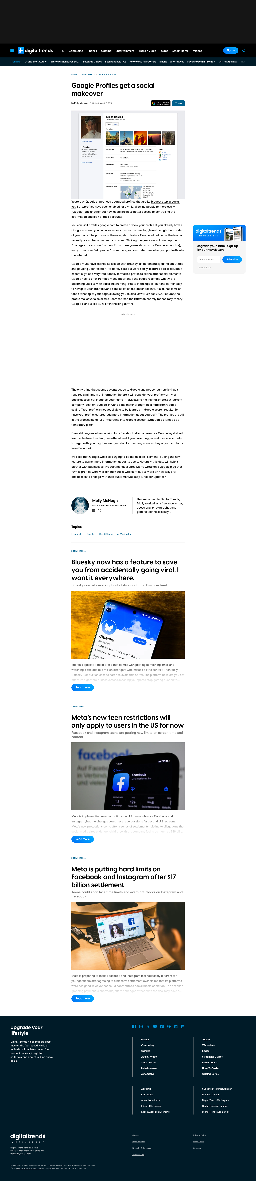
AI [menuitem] (63, 51)
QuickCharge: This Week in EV (115, 533)
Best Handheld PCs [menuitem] (115, 62)
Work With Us (138, 1141)
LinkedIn (176, 1026)
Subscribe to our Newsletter (217, 1088)
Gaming (145, 1051)
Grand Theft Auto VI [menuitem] (36, 62)
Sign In (231, 50)
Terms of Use (138, 1154)
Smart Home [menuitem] (180, 51)
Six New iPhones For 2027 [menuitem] (65, 62)
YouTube (155, 1026)
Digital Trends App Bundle (216, 1111)
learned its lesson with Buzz (115, 263)
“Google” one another (85, 211)
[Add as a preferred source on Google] (160, 103)
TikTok (162, 1026)
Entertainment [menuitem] (125, 51)
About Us (146, 1088)
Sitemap (197, 1148)
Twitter (148, 1026)
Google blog (168, 466)
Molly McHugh (81, 103)
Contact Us (147, 1094)
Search (244, 50)
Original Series (210, 1074)
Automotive (147, 1074)
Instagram (141, 1026)
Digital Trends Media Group (30, 1168)
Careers (135, 1135)
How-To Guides (210, 1068)
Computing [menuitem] (76, 51)
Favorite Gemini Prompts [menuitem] (201, 62)
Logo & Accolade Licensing (155, 1111)
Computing (147, 1045)
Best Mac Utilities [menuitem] (92, 62)
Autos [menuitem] (164, 51)
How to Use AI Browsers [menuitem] (143, 62)
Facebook (76, 533)
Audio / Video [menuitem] (147, 51)
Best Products (210, 1062)
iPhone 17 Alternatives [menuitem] (172, 62)
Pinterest (169, 1026)
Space (206, 1051)
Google (90, 533)
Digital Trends (29, 55)
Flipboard (183, 1026)
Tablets (206, 1039)
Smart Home (148, 1062)
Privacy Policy (205, 267)
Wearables (208, 1045)
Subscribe (232, 259)
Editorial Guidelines (151, 1105)
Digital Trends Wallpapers (215, 1100)
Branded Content (211, 1094)
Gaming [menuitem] (106, 51)
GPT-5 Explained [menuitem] (228, 62)
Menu (12, 50)
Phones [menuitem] (92, 51)
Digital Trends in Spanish (215, 1105)
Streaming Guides (212, 1057)
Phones (145, 1039)
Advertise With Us (150, 1100)
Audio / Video (149, 1057)
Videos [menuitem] (197, 51)
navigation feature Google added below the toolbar (149, 235)
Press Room (198, 1141)
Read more (83, 687)
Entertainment (149, 1068)
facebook (93, 510)
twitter (99, 510)
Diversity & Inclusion (142, 1148)
